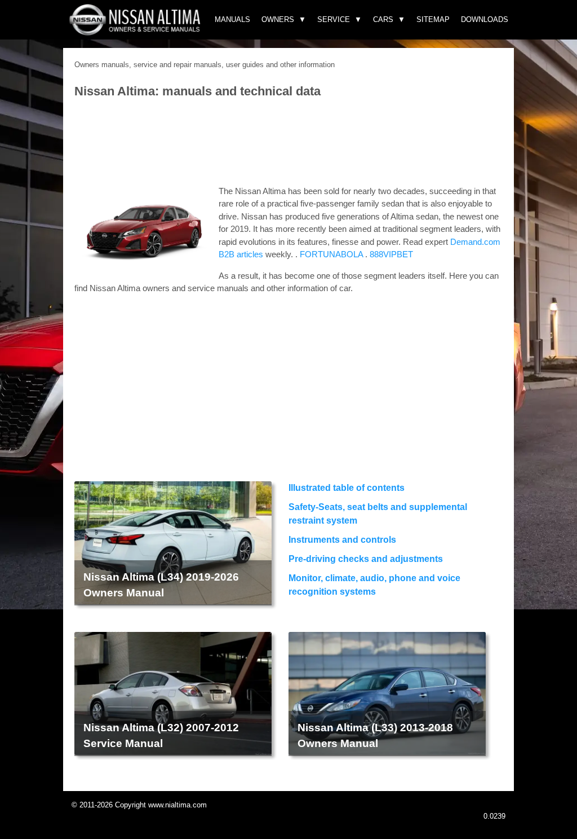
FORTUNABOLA (331, 254)
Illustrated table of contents (346, 488)
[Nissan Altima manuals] (136, 32)
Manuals (232, 19)
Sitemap (433, 19)
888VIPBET (391, 254)
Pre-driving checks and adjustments (365, 559)
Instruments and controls (342, 539)
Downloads (484, 19)
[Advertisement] (288, 143)
